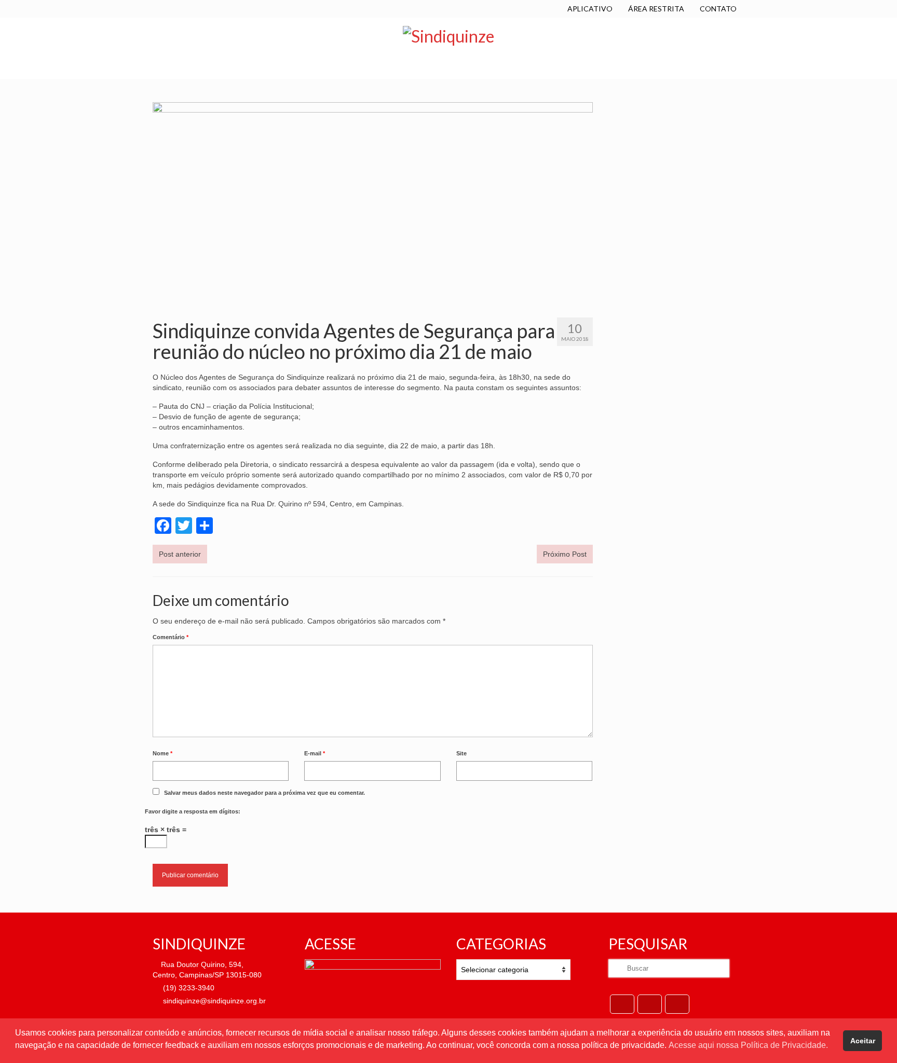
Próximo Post (565, 554)
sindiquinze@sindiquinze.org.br (213, 1001)
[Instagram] (677, 1004)
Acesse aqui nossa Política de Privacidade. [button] (748, 1045)
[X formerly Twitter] (649, 1004)
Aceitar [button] (862, 1041)
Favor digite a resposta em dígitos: (192, 811)
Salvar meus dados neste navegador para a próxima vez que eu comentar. (264, 793)
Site (461, 753)
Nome (162, 753)
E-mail (314, 753)
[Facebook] (622, 1004)
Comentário (170, 637)
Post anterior (180, 554)
